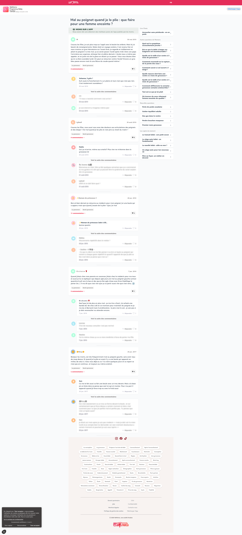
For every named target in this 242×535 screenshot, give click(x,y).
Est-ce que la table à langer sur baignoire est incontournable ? (154, 50)
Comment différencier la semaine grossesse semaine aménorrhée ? (155, 87)
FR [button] (171, 2)
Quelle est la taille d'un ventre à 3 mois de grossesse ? (155, 56)
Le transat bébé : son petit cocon (155, 135)
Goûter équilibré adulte (151, 111)
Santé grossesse (88, 65)
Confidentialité (132, 504)
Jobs (113, 504)
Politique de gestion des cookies (113, 511)
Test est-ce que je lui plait (152, 92)
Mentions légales (113, 507)
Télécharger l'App (234, 9)
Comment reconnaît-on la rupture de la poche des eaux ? (156, 63)
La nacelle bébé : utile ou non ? (154, 145)
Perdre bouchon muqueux (153, 120)
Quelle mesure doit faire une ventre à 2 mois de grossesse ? (154, 75)
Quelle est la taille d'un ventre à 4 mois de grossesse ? (155, 81)
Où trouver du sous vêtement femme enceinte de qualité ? (154, 97)
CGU (132, 500)
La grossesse (76, 65)
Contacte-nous (132, 507)
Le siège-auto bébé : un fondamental (151, 140)
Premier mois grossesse (152, 125)
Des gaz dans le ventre (151, 116)
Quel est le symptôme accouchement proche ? (151, 44)
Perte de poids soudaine (152, 107)
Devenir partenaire (114, 500)
